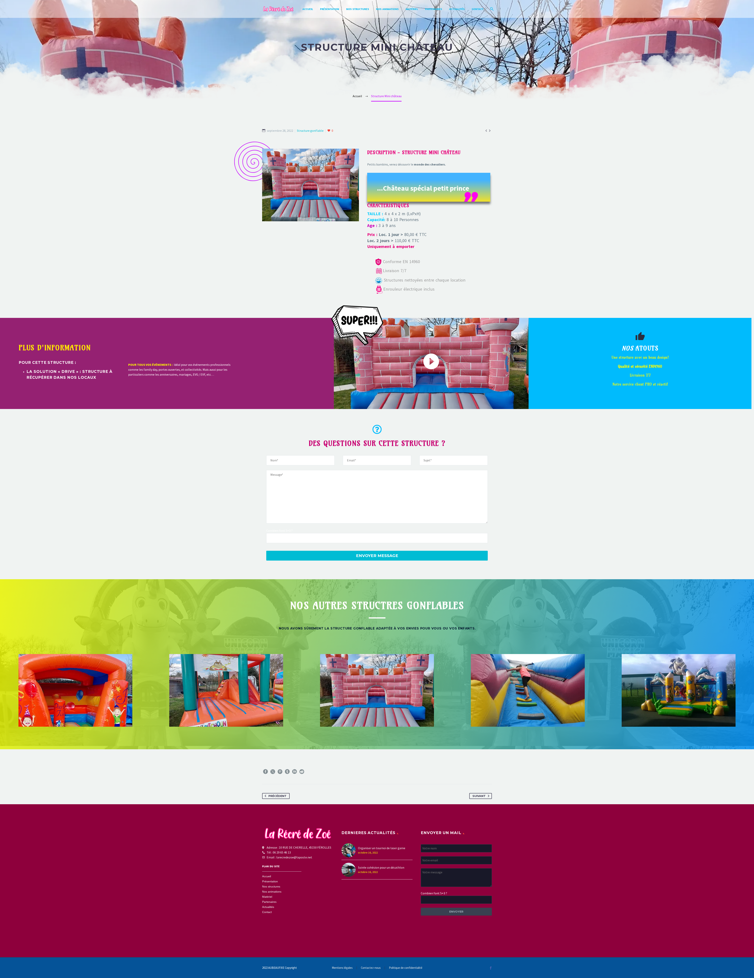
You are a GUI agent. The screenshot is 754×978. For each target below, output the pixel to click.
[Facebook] (265, 771)
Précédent (277, 796)
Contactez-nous (371, 967)
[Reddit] (301, 771)
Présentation (329, 9)
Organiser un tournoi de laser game (381, 848)
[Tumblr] (287, 771)
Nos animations (387, 9)
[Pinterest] (280, 771)
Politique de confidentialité (405, 967)
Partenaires (433, 9)
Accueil (307, 9)
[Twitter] (272, 771)
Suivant (479, 796)
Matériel (412, 9)
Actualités (457, 9)
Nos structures (357, 9)
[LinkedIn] (294, 771)
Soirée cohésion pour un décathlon (381, 867)
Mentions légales (342, 967)
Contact (477, 9)
